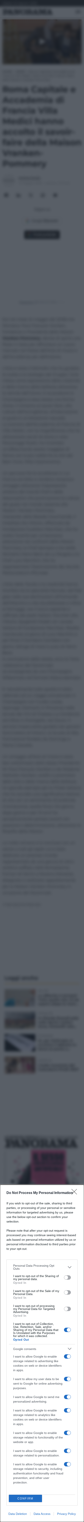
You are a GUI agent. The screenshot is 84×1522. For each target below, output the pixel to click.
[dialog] (42, 1353)
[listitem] (42, 1267)
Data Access (42, 1514)
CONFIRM (25, 1498)
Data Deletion (17, 1514)
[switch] (67, 1277)
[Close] (76, 1193)
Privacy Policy (66, 1514)
